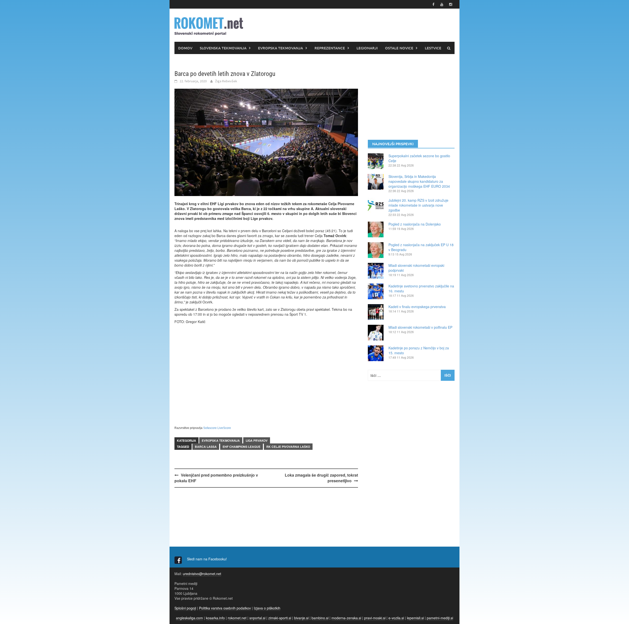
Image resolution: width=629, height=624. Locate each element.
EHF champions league (241, 446)
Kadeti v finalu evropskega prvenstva (417, 306)
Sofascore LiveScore (217, 428)
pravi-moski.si (375, 617)
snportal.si (257, 617)
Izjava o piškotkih (267, 608)
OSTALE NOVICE (399, 47)
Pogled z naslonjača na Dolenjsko (414, 224)
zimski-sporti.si (279, 617)
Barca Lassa (206, 446)
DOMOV (185, 47)
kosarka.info (215, 617)
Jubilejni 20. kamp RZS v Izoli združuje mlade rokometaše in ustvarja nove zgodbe (418, 205)
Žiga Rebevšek (226, 81)
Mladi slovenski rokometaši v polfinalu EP (420, 327)
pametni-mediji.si (440, 617)
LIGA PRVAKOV (257, 440)
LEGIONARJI (367, 47)
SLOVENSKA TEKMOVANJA (223, 47)
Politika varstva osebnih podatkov (225, 608)
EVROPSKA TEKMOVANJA (280, 47)
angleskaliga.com (189, 617)
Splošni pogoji (185, 608)
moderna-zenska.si (346, 617)
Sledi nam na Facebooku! (207, 558)
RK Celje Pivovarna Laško (288, 446)
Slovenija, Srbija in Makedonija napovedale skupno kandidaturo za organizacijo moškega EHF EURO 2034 (419, 181)
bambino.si (320, 617)
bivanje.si (301, 617)
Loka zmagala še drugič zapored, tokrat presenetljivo (321, 477)
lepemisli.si (415, 617)
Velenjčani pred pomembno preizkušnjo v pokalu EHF (216, 477)
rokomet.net (237, 617)
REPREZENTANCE (329, 47)
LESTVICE (433, 47)
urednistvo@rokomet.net (202, 573)
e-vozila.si (396, 617)
